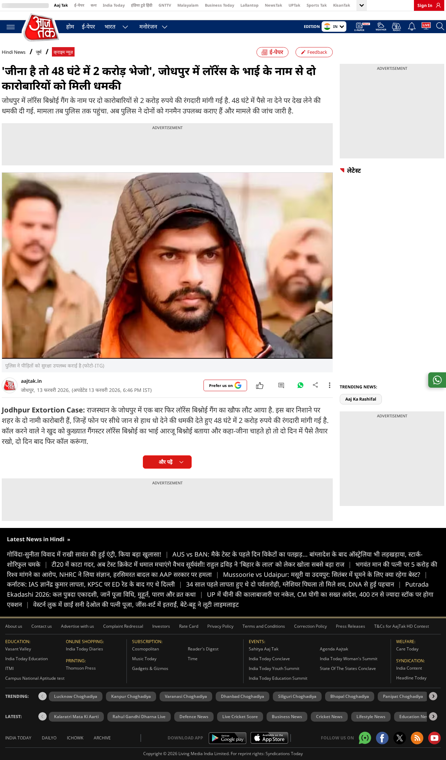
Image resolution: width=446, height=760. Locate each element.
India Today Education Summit (278, 678)
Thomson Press (81, 668)
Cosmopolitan (145, 649)
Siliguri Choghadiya (297, 696)
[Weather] (381, 27)
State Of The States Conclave (348, 668)
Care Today (407, 649)
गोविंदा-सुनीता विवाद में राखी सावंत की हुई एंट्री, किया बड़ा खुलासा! (88, 554)
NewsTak (273, 5)
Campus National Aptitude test (34, 678)
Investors (161, 626)
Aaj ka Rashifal (360, 399)
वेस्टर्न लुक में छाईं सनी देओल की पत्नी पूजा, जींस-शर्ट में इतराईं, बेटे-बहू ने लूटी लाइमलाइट (136, 604)
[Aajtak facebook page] (382, 738)
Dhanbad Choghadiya (242, 696)
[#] (300, 387)
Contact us (41, 626)
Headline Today (411, 678)
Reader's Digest (203, 649)
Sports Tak (317, 5)
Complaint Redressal (123, 626)
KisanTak (341, 5)
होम (70, 26)
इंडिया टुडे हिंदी (141, 5)
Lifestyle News (370, 717)
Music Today (144, 659)
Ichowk (75, 738)
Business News (287, 717)
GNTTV (165, 5)
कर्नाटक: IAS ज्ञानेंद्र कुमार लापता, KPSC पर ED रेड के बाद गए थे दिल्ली (94, 584)
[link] (436, 5)
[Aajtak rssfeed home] (417, 738)
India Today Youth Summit (274, 668)
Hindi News (13, 52)
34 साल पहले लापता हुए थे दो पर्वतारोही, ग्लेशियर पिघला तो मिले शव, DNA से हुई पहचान (293, 584)
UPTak (294, 5)
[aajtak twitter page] (399, 738)
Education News (415, 717)
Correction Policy (310, 626)
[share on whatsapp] (437, 380)
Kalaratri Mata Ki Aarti (76, 717)
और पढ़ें (165, 462)
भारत (110, 26)
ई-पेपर (79, 5)
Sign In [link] (424, 5)
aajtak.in (31, 381)
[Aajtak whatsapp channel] (365, 738)
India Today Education (26, 659)
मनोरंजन (148, 26)
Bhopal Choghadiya (349, 696)
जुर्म (38, 52)
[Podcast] (397, 27)
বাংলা (94, 5)
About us (13, 626)
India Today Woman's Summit (348, 659)
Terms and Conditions (264, 626)
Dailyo (49, 738)
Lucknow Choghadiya (75, 696)
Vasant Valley (18, 649)
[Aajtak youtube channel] (434, 738)
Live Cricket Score (240, 717)
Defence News (193, 717)
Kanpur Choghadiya (131, 696)
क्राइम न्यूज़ (63, 52)
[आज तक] (41, 27)
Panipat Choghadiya (403, 696)
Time (193, 659)
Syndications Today (284, 754)
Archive (102, 738)
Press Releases (350, 626)
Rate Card (188, 626)
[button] (433, 696)
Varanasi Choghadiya (186, 696)
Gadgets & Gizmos (150, 668)
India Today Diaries (84, 649)
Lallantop (249, 5)
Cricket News (329, 717)
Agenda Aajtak (334, 649)
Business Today (219, 5)
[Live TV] (426, 27)
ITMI (9, 668)
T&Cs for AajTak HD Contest (401, 626)
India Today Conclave (269, 659)
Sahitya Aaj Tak (263, 649)
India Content (409, 668)
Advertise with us (77, 626)
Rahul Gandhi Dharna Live (139, 717)
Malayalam (188, 5)
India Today (114, 5)
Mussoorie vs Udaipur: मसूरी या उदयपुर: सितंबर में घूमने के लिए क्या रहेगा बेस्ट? (325, 574)
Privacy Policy (220, 626)
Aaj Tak (61, 5)
